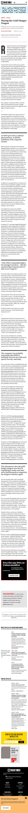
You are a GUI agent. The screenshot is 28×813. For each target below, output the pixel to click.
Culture (8, 18)
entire (23, 488)
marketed (8, 92)
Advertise (20, 788)
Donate (20, 784)
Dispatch (3, 18)
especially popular (10, 73)
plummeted (12, 459)
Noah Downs (9, 191)
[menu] (14, 2)
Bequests (20, 787)
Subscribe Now (14, 760)
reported (7, 284)
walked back (15, 442)
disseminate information (7, 371)
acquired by (22, 85)
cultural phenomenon (7, 70)
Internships (20, 795)
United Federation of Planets (18, 534)
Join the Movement (6, 808)
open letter (12, 388)
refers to (22, 228)
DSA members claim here (14, 575)
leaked (17, 224)
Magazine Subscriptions (7, 794)
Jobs (20, 794)
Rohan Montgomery (6, 31)
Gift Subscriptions (7, 795)
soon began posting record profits (15, 431)
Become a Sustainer (20, 786)
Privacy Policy (7, 787)
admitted (6, 484)
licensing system (5, 148)
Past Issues (7, 786)
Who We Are (7, 784)
